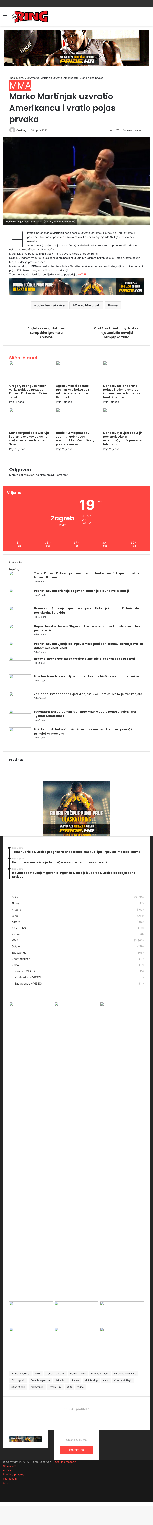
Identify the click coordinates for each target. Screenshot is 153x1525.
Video (15, 965)
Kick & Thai (19, 928)
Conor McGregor (55, 1373)
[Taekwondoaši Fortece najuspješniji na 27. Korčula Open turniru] (31, 1330)
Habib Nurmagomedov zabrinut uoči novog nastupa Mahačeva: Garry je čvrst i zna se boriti (75, 438)
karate (75, 1380)
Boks (15, 897)
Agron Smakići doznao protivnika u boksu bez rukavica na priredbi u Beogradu (72, 391)
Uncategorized (21, 958)
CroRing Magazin (65, 1461)
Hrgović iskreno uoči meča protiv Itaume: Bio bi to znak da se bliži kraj (84, 659)
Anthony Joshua (20, 1373)
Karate (16, 921)
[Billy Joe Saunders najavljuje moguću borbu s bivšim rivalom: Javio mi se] (20, 677)
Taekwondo (19, 952)
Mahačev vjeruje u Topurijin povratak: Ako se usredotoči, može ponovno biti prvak (123, 438)
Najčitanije (15, 562)
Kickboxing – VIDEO (28, 977)
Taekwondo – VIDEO (28, 983)
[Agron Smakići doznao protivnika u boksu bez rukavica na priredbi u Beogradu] (76, 364)
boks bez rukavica (50, 305)
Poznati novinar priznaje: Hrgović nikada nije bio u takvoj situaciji (81, 591)
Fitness (16, 903)
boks (37, 1373)
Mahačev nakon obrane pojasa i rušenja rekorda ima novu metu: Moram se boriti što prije (122, 391)
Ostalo (16, 946)
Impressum (10, 1478)
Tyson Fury (55, 1386)
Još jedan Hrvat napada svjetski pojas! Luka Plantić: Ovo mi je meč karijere (88, 694)
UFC (69, 1386)
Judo (15, 915)
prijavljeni (29, 474)
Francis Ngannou (40, 1380)
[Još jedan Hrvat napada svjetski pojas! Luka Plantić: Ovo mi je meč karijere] (20, 695)
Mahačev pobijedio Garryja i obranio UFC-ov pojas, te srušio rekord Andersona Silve (29, 438)
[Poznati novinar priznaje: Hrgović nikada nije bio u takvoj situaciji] (20, 591)
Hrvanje (17, 909)
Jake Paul (61, 1380)
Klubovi (16, 934)
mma (114, 305)
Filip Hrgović (18, 1380)
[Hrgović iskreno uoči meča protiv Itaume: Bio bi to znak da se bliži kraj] (20, 659)
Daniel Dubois (78, 1373)
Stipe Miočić (18, 1386)
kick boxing (91, 1380)
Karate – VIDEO (25, 971)
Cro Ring (21, 130)
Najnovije (15, 569)
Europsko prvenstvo (125, 1373)
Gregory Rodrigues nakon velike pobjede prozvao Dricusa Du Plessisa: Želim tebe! (28, 391)
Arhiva (7, 1470)
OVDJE (82, 274)
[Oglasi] (76, 47)
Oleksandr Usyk (123, 1380)
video (80, 1386)
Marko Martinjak (87, 305)
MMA (27, 77)
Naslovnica (16, 77)
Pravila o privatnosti (15, 1474)
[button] (76, 181)
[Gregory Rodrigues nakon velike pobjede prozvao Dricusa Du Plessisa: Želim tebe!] (29, 364)
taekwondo (37, 1386)
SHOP (6, 1482)
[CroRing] (30, 16)
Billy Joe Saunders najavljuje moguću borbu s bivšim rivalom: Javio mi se (86, 676)
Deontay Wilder (99, 1373)
